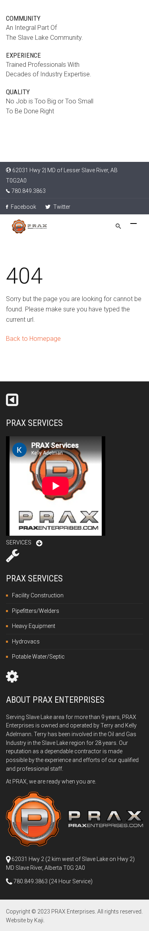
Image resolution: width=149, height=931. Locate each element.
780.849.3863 (29, 191)
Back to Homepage (33, 338)
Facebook (23, 207)
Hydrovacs (26, 641)
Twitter (61, 207)
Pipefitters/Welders (35, 611)
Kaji (38, 920)
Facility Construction (38, 595)
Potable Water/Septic (38, 656)
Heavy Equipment (33, 626)
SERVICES (18, 542)
